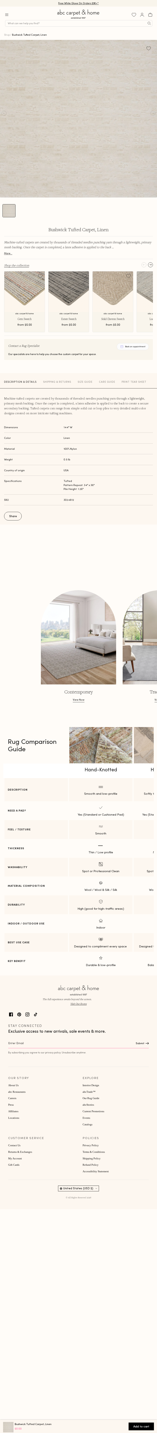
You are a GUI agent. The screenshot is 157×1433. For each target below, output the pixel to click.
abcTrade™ (89, 1091)
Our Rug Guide (91, 1098)
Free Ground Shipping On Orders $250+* (78, 3)
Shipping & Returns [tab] (57, 381)
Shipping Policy (92, 1158)
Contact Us (14, 1145)
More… (8, 253)
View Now (78, 699)
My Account (15, 1158)
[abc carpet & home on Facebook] (11, 1013)
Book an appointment (135, 346)
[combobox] (78, 23)
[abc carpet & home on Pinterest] (19, 1013)
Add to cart (141, 1426)
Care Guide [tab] (107, 381)
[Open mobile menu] (7, 15)
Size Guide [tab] (85, 381)
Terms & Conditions (94, 1152)
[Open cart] (150, 15)
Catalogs (87, 1124)
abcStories (88, 1104)
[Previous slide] (143, 264)
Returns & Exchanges (20, 1152)
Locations (13, 1118)
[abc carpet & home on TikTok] (36, 1013)
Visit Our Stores (78, 1003)
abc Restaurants (17, 1091)
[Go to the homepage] (78, 18)
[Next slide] (150, 264)
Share (13, 516)
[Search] (149, 23)
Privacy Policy (91, 1145)
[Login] (142, 15)
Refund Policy (91, 1164)
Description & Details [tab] (20, 381)
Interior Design (91, 1085)
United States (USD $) (78, 1188)
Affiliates (13, 1111)
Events (86, 1118)
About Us (13, 1085)
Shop (7, 34)
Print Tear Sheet (134, 381)
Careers (12, 1098)
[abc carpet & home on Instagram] (27, 1013)
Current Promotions (93, 1111)
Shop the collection (16, 265)
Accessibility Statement (96, 1171)
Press (11, 1104)
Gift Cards (13, 1164)
